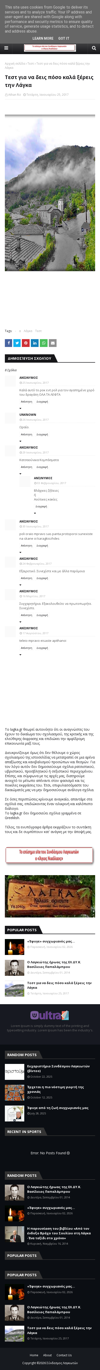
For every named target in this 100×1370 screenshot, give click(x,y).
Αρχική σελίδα (15, 63)
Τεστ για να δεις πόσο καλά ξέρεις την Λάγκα (59, 985)
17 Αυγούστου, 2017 (35, 633)
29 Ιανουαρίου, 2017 (36, 452)
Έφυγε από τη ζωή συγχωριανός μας (58, 1108)
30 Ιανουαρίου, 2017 (36, 526)
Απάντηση (26, 401)
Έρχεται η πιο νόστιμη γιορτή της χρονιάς (55, 1089)
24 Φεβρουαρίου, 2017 (37, 563)
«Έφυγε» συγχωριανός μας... (51, 941)
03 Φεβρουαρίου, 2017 (51, 483)
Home (34, 1355)
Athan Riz (14, 95)
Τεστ (30, 63)
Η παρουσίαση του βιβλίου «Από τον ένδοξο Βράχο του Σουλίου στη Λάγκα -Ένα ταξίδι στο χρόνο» (59, 1233)
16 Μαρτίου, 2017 (34, 596)
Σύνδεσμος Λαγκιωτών (62, 1363)
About (47, 1355)
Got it (63, 38)
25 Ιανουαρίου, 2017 (36, 382)
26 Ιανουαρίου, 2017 (36, 419)
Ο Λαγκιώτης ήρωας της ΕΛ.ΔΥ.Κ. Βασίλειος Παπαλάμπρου (54, 964)
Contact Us (64, 1355)
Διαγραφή (42, 401)
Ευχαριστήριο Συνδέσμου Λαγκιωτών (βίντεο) (58, 1068)
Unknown (27, 415)
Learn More (43, 38)
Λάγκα (28, 331)
